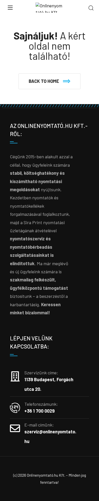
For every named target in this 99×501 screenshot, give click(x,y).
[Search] (91, 8)
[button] (49, 81)
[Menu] (10, 7)
